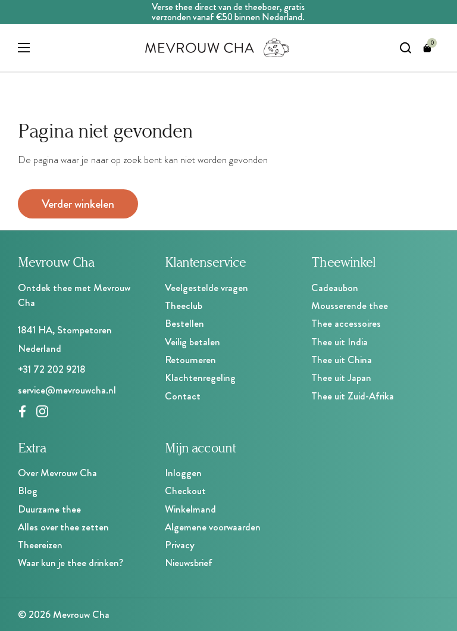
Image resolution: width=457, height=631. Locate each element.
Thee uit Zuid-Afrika (352, 396)
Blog (27, 490)
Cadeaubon (334, 287)
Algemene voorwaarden (213, 527)
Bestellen (184, 323)
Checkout (185, 490)
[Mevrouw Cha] (217, 47)
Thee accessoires (346, 323)
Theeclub (183, 305)
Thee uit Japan (341, 377)
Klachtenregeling (200, 377)
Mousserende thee (349, 305)
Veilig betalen (192, 342)
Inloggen (183, 473)
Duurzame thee (49, 509)
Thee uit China (341, 359)
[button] (427, 48)
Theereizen (40, 545)
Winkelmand (190, 509)
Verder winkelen (78, 204)
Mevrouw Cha (81, 614)
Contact (183, 396)
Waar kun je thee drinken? (70, 562)
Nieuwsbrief (188, 562)
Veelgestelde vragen (206, 287)
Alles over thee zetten (63, 527)
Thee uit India (339, 342)
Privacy (180, 545)
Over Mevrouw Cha (57, 473)
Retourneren (190, 359)
